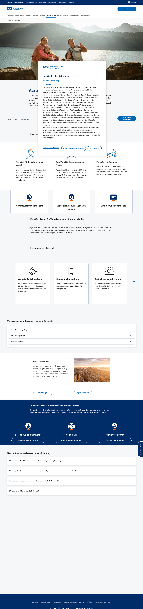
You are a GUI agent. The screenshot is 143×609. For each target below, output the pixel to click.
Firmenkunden (29, 2)
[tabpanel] (33, 283)
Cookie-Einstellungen (51, 148)
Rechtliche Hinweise (46, 602)
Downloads (107, 602)
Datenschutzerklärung (51, 81)
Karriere (71, 2)
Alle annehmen (94, 148)
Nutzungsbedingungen (70, 602)
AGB (79, 602)
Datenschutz (57, 602)
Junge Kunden (52, 2)
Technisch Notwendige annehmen (74, 148)
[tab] (13, 16)
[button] (71, 330)
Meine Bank (62, 2)
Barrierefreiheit (87, 602)
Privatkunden (18, 2)
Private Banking (41, 2)
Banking (9, 2)
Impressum (35, 602)
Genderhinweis (98, 602)
